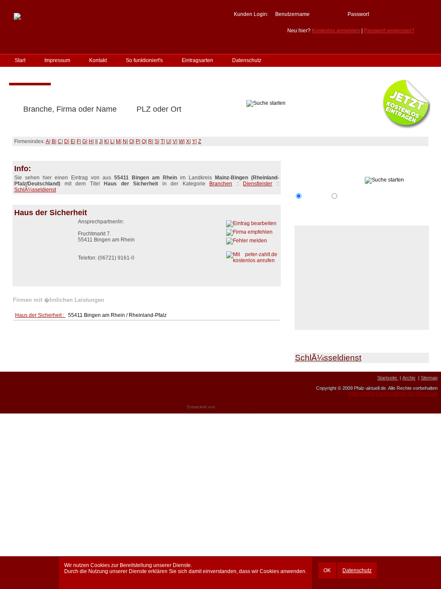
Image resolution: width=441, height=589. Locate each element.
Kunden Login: (251, 14)
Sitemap (429, 377)
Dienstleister (257, 184)
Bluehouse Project (235, 406)
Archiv (409, 377)
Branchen (220, 184)
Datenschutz (357, 570)
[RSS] (8, 380)
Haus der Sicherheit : (40, 315)
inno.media (361, 394)
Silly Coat (426, 394)
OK (327, 570)
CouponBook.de (395, 394)
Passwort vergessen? (389, 31)
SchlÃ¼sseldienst (35, 190)
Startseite (387, 377)
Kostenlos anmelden (336, 31)
